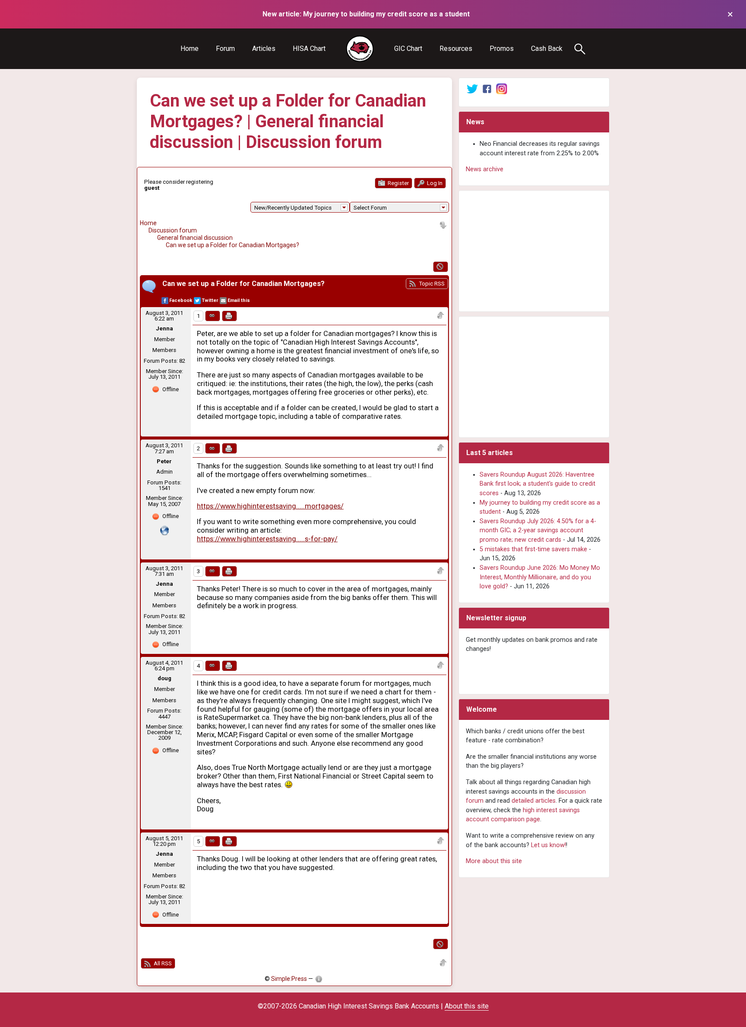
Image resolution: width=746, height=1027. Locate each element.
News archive (484, 169)
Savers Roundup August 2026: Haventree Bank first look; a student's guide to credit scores (537, 484)
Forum (225, 48)
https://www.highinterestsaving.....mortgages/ (270, 506)
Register (397, 183)
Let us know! (548, 845)
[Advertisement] (534, 251)
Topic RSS (431, 283)
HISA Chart (309, 48)
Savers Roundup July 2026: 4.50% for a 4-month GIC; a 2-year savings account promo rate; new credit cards (538, 530)
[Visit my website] (164, 530)
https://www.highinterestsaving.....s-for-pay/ (267, 539)
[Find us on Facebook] (486, 88)
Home (189, 48)
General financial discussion (195, 237)
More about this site (494, 861)
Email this (239, 300)
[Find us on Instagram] (501, 88)
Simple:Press (289, 978)
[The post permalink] (212, 316)
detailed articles (534, 800)
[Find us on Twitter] (472, 88)
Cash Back (547, 48)
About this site (467, 1006)
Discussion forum (173, 230)
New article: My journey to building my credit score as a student (366, 14)
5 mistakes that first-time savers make (533, 549)
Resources (455, 48)
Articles (263, 48)
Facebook (180, 300)
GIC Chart (408, 48)
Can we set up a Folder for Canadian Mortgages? (232, 245)
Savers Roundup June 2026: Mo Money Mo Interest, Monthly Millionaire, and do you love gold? (540, 577)
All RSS (162, 963)
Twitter (210, 300)
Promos (502, 48)
